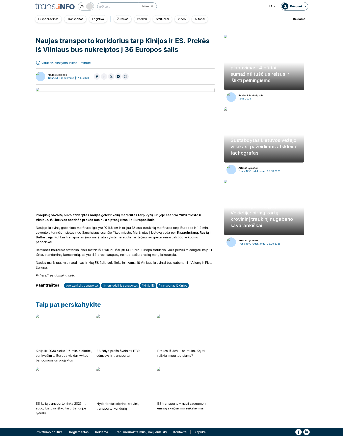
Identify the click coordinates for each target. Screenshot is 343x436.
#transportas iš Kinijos (173, 285)
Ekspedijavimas (48, 19)
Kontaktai (180, 432)
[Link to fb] (298, 432)
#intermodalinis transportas (120, 285)
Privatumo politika (49, 432)
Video (182, 19)
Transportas (75, 19)
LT (270, 6)
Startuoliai (162, 19)
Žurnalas (122, 19)
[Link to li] (306, 432)
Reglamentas (79, 432)
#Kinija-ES (148, 285)
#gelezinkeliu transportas (82, 285)
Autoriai (200, 19)
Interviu (142, 19)
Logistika (98, 19)
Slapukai (200, 432)
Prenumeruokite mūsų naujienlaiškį (141, 432)
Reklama (299, 19)
